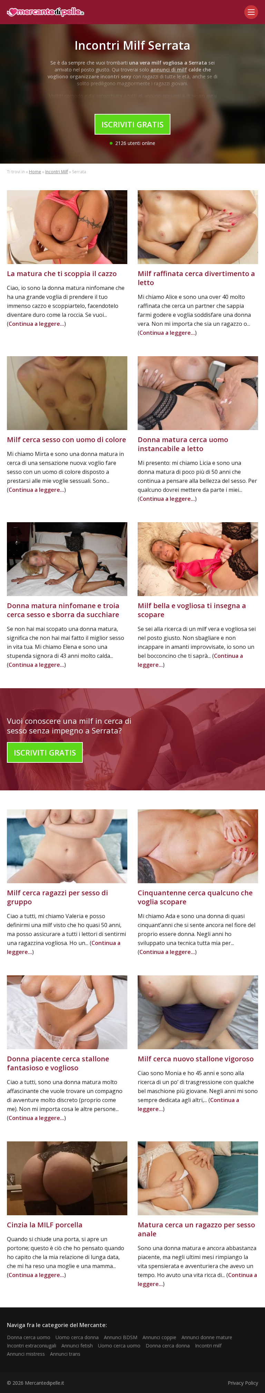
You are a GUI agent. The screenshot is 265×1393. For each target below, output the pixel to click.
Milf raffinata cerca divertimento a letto (196, 278)
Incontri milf (208, 1345)
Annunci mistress (26, 1354)
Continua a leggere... (36, 324)
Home (35, 172)
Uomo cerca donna (77, 1337)
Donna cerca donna (168, 1345)
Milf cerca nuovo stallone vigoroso (196, 1058)
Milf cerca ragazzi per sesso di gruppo (57, 897)
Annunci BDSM (120, 1337)
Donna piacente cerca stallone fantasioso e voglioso (58, 1063)
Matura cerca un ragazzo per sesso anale (196, 1229)
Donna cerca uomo (28, 1337)
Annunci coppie (159, 1337)
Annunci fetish (77, 1345)
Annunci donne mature (206, 1337)
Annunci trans (65, 1354)
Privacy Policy (243, 1383)
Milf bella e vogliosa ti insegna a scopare (192, 610)
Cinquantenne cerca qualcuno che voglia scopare (195, 897)
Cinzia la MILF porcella (44, 1224)
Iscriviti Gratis (132, 124)
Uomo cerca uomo (119, 1345)
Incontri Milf (56, 172)
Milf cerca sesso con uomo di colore (66, 439)
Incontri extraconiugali (31, 1345)
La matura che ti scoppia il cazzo (62, 273)
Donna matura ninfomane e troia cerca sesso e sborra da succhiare (63, 610)
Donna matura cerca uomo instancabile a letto (183, 444)
